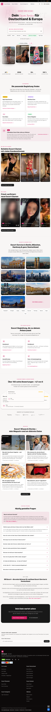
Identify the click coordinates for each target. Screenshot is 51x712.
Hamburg (24, 35)
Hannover (29, 310)
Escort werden (42, 1)
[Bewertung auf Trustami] (17, 415)
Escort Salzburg (4, 686)
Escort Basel (29, 684)
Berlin (13, 35)
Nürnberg (35, 310)
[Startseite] (2, 4)
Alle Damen (3, 669)
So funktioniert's (34, 617)
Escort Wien (3, 684)
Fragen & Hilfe (4, 673)
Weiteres (32, 4)
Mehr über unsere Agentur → (35, 598)
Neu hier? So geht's (25, 38)
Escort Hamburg (29, 675)
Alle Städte (3, 671)
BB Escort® (6, 707)
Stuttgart (12, 310)
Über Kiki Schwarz (7, 396)
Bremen (41, 310)
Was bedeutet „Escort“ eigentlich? (36, 480)
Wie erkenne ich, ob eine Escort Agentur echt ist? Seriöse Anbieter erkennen (36, 453)
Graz (25, 313)
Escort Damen (7, 4)
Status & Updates (28, 709)
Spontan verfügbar (32, 35)
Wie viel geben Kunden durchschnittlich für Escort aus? (11, 481)
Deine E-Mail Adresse (5, 638)
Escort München (29, 671)
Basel (46, 310)
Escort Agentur (29, 699)
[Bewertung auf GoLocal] (33, 415)
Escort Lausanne (29, 686)
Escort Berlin (29, 669)
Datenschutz (12, 709)
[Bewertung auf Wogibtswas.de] (41, 415)
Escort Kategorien (24, 4)
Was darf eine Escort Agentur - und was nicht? (11, 453)
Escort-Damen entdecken (18, 617)
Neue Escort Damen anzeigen (8, 230)
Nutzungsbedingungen (5, 709)
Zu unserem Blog (24, 494)
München (18, 35)
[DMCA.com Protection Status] (6, 659)
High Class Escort (5, 694)
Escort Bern (28, 688)
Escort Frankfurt (29, 673)
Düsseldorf (5, 310)
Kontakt (27, 701)
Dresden (23, 310)
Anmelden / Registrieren (6, 675)
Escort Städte (15, 4)
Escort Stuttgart (29, 677)
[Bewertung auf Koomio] (25, 415)
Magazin (28, 696)
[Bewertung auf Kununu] (9, 415)
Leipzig (17, 310)
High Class (41, 35)
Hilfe (38, 1)
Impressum (17, 709)
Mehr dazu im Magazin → (11, 521)
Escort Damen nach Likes (7, 185)
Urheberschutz (22, 709)
